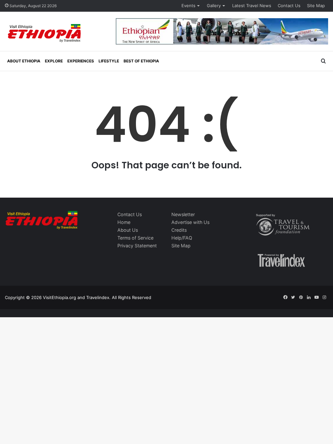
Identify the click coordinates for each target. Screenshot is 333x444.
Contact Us (289, 5)
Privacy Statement (137, 245)
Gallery (214, 5)
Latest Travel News (251, 5)
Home (123, 222)
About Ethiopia (23, 61)
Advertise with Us (190, 222)
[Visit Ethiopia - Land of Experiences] (45, 33)
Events (188, 5)
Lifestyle (109, 61)
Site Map (316, 5)
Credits (179, 230)
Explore (54, 61)
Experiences (80, 61)
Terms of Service (135, 238)
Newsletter (183, 214)
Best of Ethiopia (141, 61)
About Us (127, 230)
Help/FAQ (181, 238)
